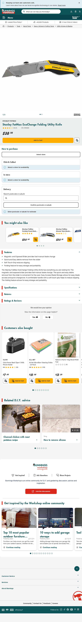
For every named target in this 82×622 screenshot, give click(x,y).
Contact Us (37, 603)
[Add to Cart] (35, 239)
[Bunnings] (8, 13)
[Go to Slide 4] (43, 245)
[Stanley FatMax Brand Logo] (77, 114)
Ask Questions (42, 475)
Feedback (47, 603)
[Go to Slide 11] (52, 553)
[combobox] (41, 11)
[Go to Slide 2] (41, 114)
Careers (55, 603)
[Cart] (80, 11)
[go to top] (76, 568)
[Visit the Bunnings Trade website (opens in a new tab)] (75, 17)
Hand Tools (27, 26)
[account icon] (71, 11)
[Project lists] (75, 11)
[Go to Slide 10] (49, 553)
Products (10, 26)
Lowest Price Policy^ (15, 22)
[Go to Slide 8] (48, 390)
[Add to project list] (76, 140)
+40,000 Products (42, 22)
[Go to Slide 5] (41, 390)
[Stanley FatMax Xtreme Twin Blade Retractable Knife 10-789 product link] (47, 235)
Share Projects (65, 475)
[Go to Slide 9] (47, 553)
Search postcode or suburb (14, 194)
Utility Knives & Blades (64, 26)
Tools (18, 26)
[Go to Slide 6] (43, 390)
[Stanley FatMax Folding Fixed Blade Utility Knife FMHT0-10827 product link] (13, 235)
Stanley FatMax (9, 121)
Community (27, 603)
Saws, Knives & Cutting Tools (44, 26)
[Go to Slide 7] (46, 390)
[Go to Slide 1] (40, 114)
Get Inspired (20, 475)
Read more (62, 5)
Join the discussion (43, 491)
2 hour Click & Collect (69, 22)
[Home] (3, 26)
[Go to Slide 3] (41, 245)
